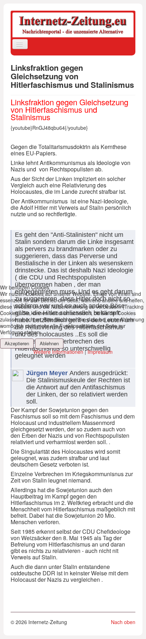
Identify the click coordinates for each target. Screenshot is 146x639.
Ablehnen (49, 343)
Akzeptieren (17, 343)
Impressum (100, 351)
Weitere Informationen (58, 351)
